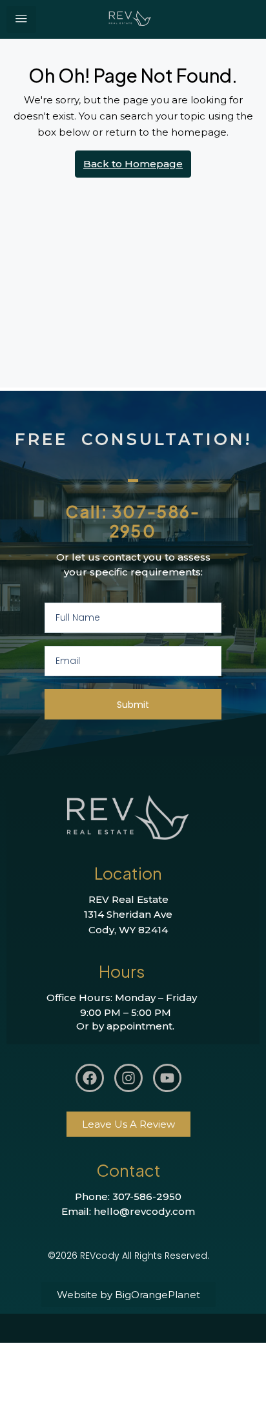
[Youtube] (167, 1078)
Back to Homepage (133, 164)
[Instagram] (128, 1078)
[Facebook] (90, 1078)
